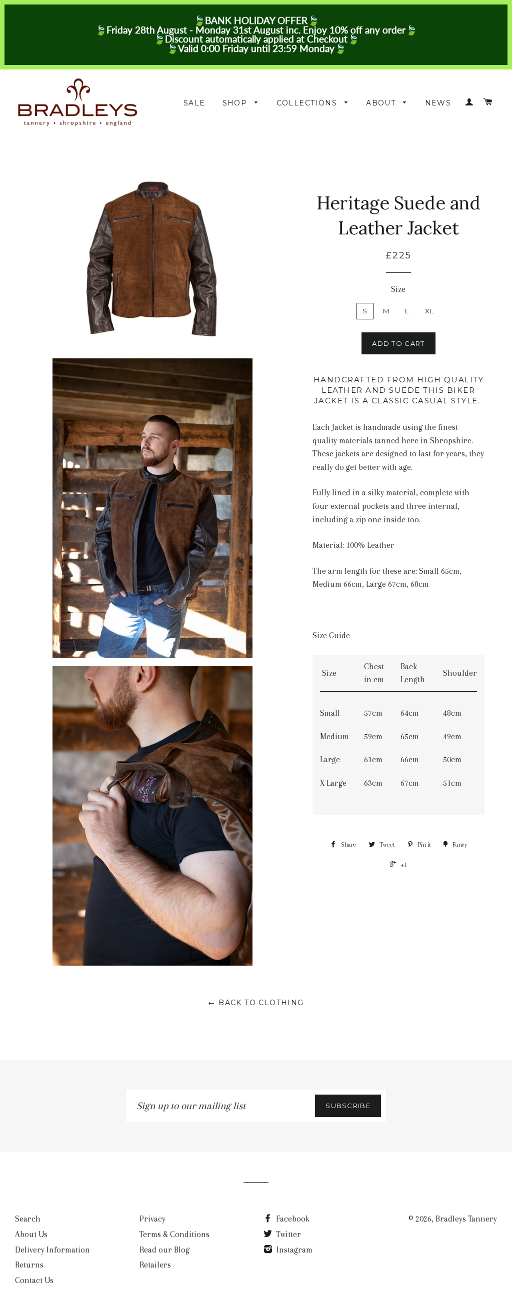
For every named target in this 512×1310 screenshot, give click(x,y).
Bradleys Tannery (466, 1219)
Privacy (153, 1219)
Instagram (293, 1250)
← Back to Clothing (256, 1002)
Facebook (292, 1219)
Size (398, 289)
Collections (308, 102)
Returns (29, 1265)
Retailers (155, 1265)
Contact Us (34, 1280)
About (382, 102)
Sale (195, 102)
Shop (236, 102)
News (438, 102)
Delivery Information (52, 1250)
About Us (31, 1234)
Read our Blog (165, 1250)
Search (27, 1219)
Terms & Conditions (175, 1234)
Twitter (287, 1234)
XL (429, 311)
